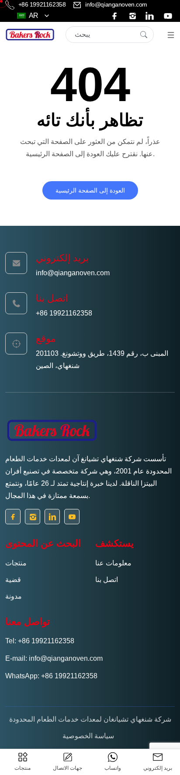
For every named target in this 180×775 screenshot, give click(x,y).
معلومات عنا (113, 563)
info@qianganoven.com (115, 4)
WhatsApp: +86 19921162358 (51, 676)
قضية (13, 579)
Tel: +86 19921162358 (39, 641)
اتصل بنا (106, 579)
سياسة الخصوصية (88, 736)
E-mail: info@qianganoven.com (54, 658)
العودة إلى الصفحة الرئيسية (90, 190)
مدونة (13, 596)
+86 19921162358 (42, 4)
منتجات (16, 563)
